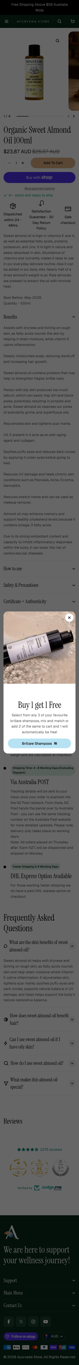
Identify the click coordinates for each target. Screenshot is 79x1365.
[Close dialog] (69, 617)
